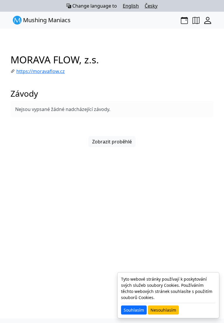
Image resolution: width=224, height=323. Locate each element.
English (131, 6)
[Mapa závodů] (196, 20)
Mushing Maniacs (46, 20)
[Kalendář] (184, 20)
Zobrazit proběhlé (112, 141)
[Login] (208, 20)
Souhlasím (134, 310)
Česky (151, 6)
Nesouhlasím (163, 310)
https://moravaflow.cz (40, 71)
